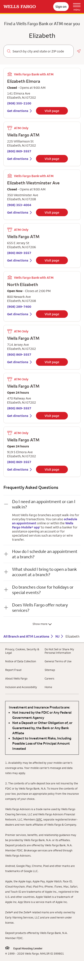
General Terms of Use (58, 661)
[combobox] (41, 51)
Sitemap (50, 670)
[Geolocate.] (79, 51)
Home (48, 687)
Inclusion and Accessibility (21, 687)
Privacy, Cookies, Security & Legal (22, 650)
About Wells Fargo (16, 678)
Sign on (61, 7)
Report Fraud (13, 670)
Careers (49, 678)
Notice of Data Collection (20, 661)
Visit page (52, 111)
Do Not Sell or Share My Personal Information (59, 650)
